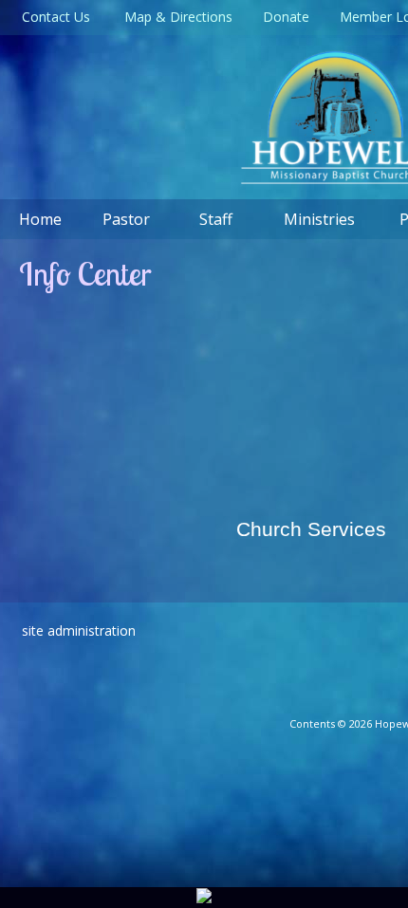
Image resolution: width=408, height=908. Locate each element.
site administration (79, 630)
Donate (282, 17)
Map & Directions (174, 17)
